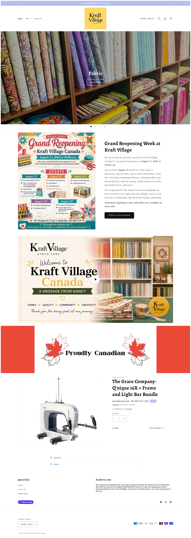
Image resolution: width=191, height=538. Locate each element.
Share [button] (116, 428)
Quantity (115, 413)
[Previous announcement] (18, 3)
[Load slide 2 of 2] (95, 126)
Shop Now (95, 82)
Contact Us (22, 489)
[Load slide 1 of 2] (91, 126)
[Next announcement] (173, 3)
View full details (155, 428)
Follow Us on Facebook (119, 215)
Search (20, 485)
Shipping (115, 404)
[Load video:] (95, 279)
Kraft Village (28, 533)
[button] (28, 18)
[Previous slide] (85, 126)
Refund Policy (23, 494)
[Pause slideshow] (105, 126)
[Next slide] (100, 126)
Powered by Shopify (39, 533)
